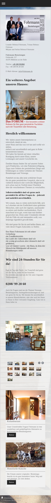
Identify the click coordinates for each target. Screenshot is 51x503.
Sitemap (19, 498)
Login (47, 498)
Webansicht (45, 500)
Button (11, 435)
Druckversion (9, 498)
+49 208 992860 (18, 64)
